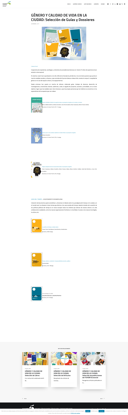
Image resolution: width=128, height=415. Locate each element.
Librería (96, 4)
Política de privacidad (45, 408)
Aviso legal (37, 408)
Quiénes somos (77, 4)
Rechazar (101, 411)
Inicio (69, 4)
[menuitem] (69, 4)
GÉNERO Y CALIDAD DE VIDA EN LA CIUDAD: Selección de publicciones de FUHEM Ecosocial (92, 374)
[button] (108, 4)
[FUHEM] (7, 4)
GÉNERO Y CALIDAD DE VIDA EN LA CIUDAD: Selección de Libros (33, 373)
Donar (103, 4)
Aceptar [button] (87, 411)
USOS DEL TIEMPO (36, 199)
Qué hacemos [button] (87, 4)
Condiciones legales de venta (66, 408)
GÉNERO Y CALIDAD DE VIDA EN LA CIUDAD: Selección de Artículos (62, 373)
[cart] (124, 4)
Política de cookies (55, 408)
